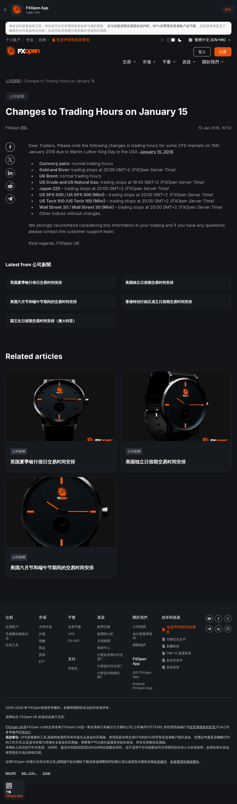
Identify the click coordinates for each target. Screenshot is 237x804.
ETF (42, 661)
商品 (42, 648)
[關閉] (5, 9)
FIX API (73, 641)
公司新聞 (13, 81)
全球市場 (45, 627)
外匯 (42, 634)
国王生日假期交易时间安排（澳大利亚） (43, 320)
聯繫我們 (139, 645)
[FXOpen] (23, 51)
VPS (71, 634)
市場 (147, 61)
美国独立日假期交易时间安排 (149, 282)
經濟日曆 (103, 627)
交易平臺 (74, 627)
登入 (202, 51)
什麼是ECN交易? (109, 666)
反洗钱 (46, 773)
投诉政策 (172, 667)
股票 (42, 655)
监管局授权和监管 (202, 727)
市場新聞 (103, 641)
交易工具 (12, 645)
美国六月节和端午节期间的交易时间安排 (43, 301)
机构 (42, 39)
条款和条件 (174, 660)
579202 (25, 732)
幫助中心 (103, 648)
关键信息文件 (176, 639)
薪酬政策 (172, 646)
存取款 (73, 668)
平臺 (166, 61)
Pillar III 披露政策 (178, 653)
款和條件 (160, 762)
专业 (29, 39)
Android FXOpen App (143, 686)
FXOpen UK (14, 727)
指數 (42, 641)
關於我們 (210, 61)
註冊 (223, 51)
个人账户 (13, 39)
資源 (186, 61)
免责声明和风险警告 (73, 39)
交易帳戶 (12, 627)
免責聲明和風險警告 (184, 762)
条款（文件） (29, 773)
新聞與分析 (105, 634)
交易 (127, 61)
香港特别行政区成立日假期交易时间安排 (158, 301)
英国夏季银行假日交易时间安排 (36, 282)
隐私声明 (11, 773)
